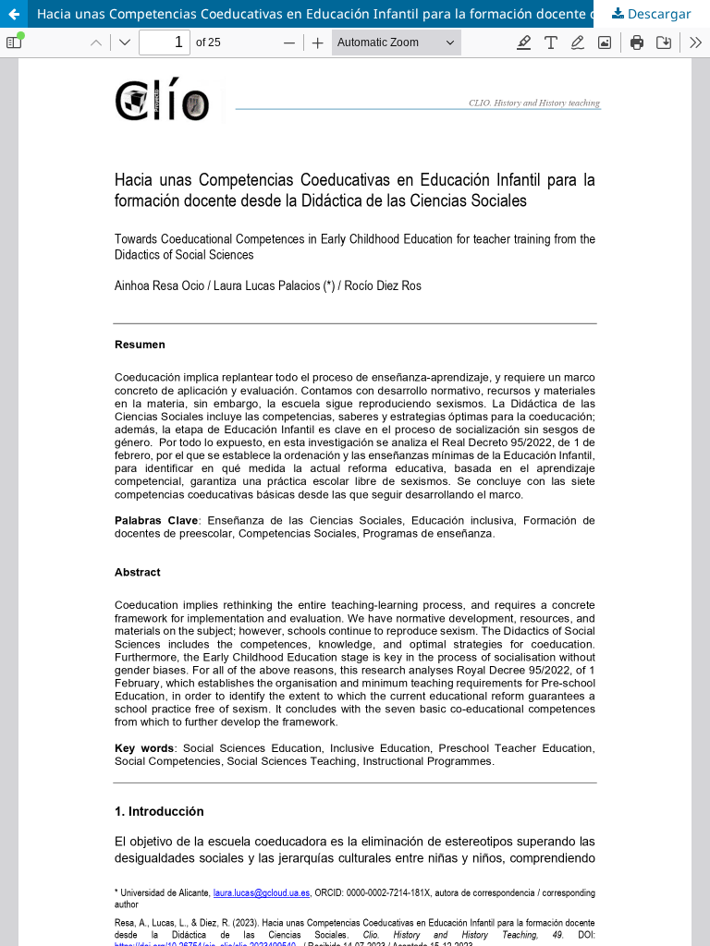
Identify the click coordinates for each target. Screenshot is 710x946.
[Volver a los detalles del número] (14, 14)
